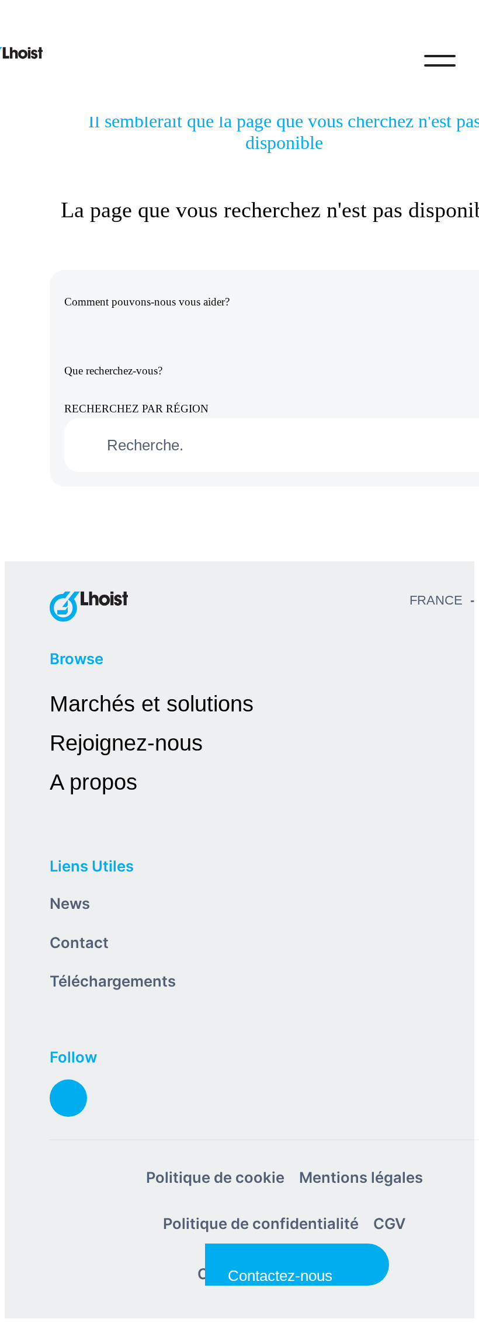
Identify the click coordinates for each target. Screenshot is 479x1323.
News (70, 903)
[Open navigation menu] (440, 61)
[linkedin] (68, 1098)
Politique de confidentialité (261, 1223)
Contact (79, 942)
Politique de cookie (215, 1177)
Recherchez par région (136, 408)
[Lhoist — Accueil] (89, 606)
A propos (93, 781)
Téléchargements (113, 981)
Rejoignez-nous (126, 742)
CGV (389, 1223)
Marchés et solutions (152, 703)
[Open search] (391, 60)
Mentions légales (361, 1177)
